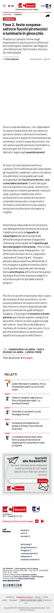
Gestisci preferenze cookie (31, 600)
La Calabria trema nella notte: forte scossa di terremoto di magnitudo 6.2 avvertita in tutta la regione (28, 441)
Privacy (37, 597)
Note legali (13, 600)
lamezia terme (33, 352)
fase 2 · (41, 349)
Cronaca (18, 14)
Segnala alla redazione (24, 597)
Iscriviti (43, 481)
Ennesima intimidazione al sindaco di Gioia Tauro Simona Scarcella (27, 425)
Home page (7, 14)
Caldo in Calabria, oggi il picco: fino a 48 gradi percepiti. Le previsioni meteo (27, 400)
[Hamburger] (4, 5)
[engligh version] (9, 6)
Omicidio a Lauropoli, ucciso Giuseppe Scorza (26, 413)
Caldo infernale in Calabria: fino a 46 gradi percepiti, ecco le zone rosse (29, 386)
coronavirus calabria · (22, 349)
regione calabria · (13, 352)
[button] (47, 15)
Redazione (10, 597)
